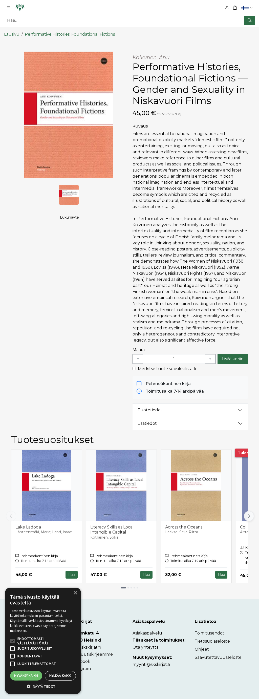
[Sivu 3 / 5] (131, 587)
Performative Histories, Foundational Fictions (70, 34)
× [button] (75, 593)
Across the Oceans (183, 527)
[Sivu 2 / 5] (128, 587)
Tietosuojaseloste (212, 641)
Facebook (80, 661)
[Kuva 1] (69, 195)
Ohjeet (202, 649)
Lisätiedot (147, 423)
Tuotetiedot (150, 410)
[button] (247, 7)
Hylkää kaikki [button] (60, 675)
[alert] (43, 641)
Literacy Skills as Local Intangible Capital (112, 530)
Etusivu (11, 34)
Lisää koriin (233, 358)
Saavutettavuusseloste (218, 657)
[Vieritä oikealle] (249, 516)
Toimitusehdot (209, 633)
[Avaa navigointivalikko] (8, 8)
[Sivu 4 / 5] (134, 587)
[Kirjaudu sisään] (227, 7)
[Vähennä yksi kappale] (138, 359)
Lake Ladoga (28, 527)
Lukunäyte (69, 217)
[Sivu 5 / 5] (137, 587)
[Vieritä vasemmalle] (11, 516)
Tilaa (71, 574)
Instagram (80, 668)
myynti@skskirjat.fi (151, 664)
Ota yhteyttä (146, 647)
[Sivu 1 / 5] (123, 587)
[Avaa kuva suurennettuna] (68, 115)
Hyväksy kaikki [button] (26, 675)
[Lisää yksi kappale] (210, 359)
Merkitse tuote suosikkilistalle (168, 368)
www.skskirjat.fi (85, 647)
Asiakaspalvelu (147, 633)
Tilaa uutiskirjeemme (91, 654)
